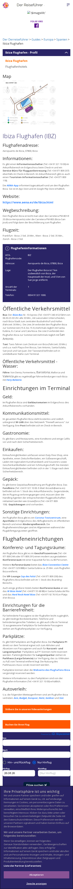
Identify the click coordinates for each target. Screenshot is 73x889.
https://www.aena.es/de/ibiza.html (28, 202)
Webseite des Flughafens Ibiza (51, 670)
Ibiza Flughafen (16, 61)
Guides (36, 39)
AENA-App (13, 185)
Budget (23, 698)
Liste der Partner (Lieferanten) (22, 865)
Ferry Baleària (14, 379)
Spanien (61, 39)
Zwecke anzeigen (36, 883)
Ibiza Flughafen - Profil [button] (21, 52)
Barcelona (43, 372)
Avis (16, 698)
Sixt (61, 698)
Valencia (8, 376)
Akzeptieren (36, 874)
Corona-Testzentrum (48, 517)
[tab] (36, 52)
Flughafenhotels (16, 67)
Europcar (33, 698)
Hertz (41, 698)
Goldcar (50, 698)
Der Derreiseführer (16, 39)
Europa (48, 39)
